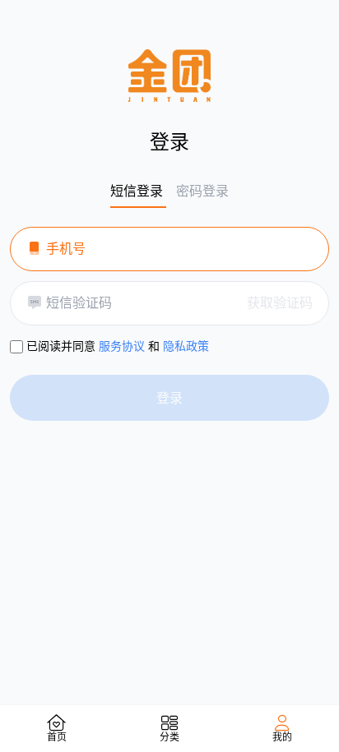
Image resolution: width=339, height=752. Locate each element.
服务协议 (122, 345)
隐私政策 (186, 345)
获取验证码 (280, 302)
